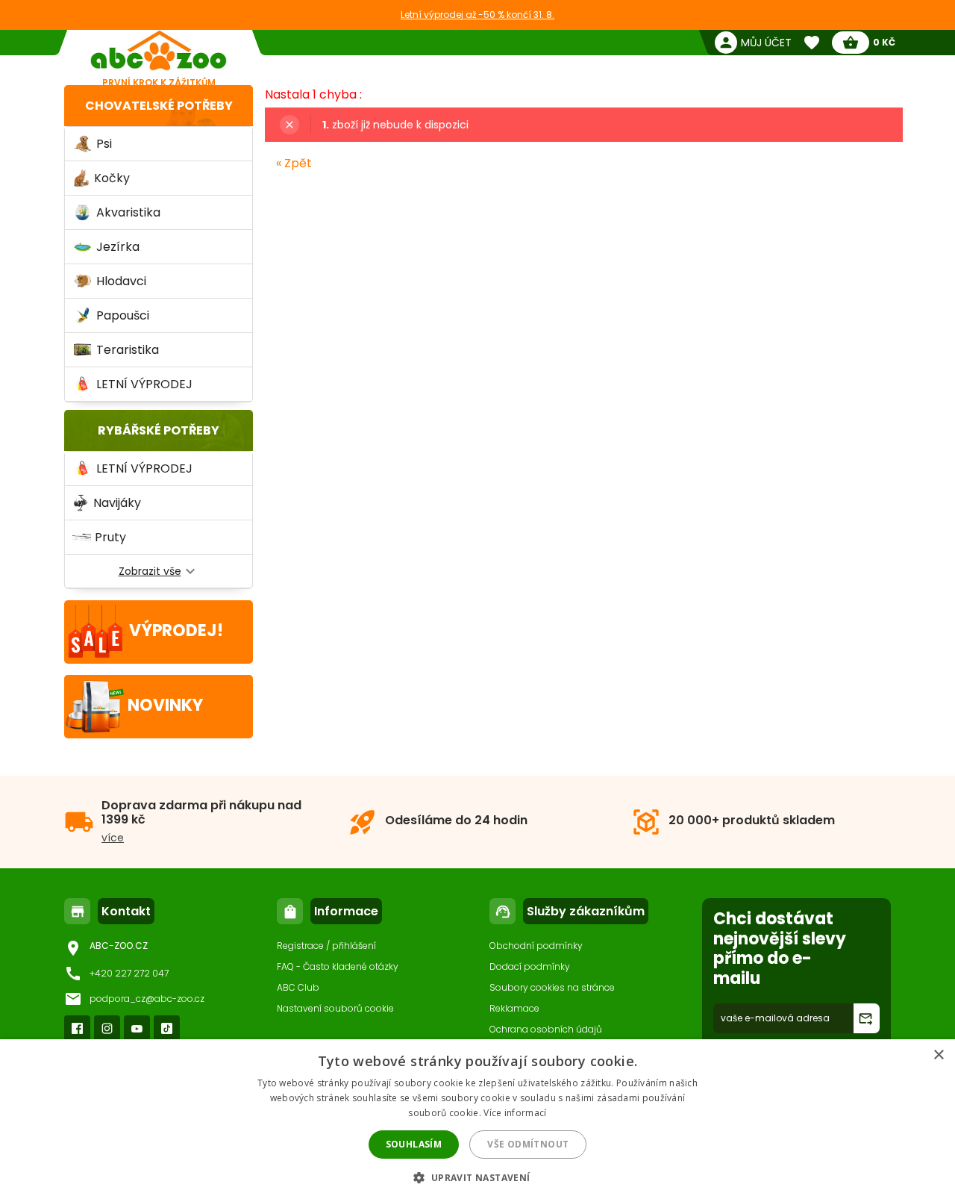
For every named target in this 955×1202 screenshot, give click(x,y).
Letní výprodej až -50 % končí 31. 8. (477, 14)
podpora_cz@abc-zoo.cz (147, 998)
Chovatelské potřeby (159, 105)
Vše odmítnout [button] (528, 1144)
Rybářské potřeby (158, 430)
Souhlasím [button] (414, 1144)
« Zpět (294, 163)
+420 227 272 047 (129, 973)
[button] (477, 1177)
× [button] (938, 1055)
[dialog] (477, 1120)
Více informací (514, 1112)
